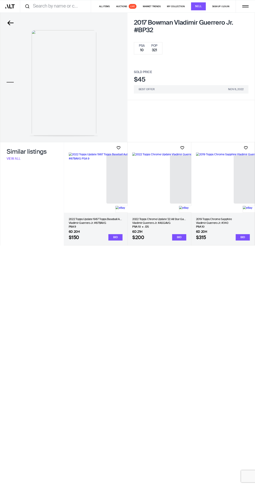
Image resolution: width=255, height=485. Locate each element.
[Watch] (118, 147)
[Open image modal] (64, 83)
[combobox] (57, 6)
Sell (198, 6)
